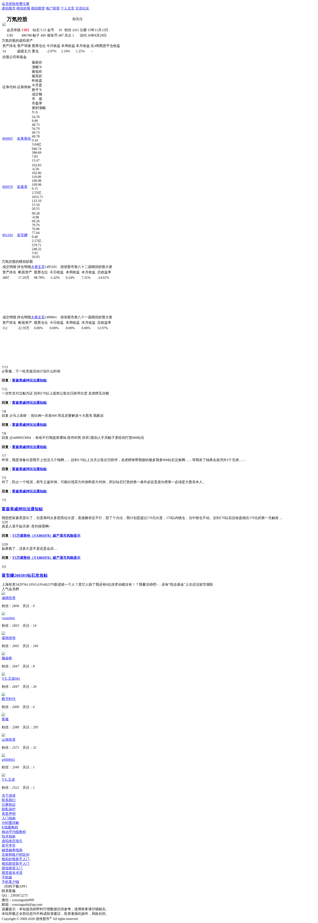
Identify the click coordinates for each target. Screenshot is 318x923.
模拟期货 (38, 8)
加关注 (77, 19)
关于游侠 (9, 795)
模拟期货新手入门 (15, 863)
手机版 (7, 877)
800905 (7, 138)
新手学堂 (9, 845)
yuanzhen (8, 618)
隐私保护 (9, 809)
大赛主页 (38, 267)
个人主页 (67, 8)
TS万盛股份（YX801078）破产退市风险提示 (46, 535)
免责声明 (9, 814)
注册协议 (9, 804)
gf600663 (8, 759)
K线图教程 (10, 827)
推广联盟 (53, 8)
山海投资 (9, 739)
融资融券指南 (12, 850)
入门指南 (9, 818)
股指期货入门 (12, 868)
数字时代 (9, 699)
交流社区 (82, 8)
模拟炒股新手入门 (15, 859)
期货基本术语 (12, 873)
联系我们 (9, 800)
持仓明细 (24, 267)
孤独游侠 (9, 638)
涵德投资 (9, 598)
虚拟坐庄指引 (12, 841)
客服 (5, 719)
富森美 (22, 187)
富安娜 (22, 235)
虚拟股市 (9, 8)
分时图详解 (10, 823)
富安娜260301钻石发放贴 (25, 575)
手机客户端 (10, 882)
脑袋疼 (7, 658)
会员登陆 (9, 4)
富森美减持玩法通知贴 (29, 380)
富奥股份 (24, 138)
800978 (7, 187)
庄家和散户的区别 (15, 854)
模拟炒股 (23, 8)
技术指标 (9, 836)
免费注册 (22, 4)
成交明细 (9, 267)
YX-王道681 (11, 678)
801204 (7, 235)
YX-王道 (8, 779)
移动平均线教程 (14, 832)
